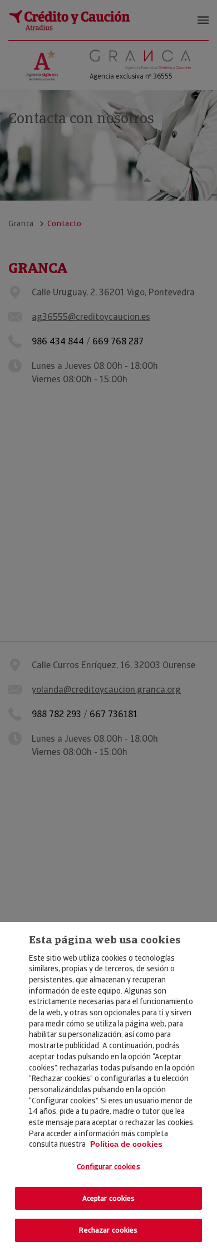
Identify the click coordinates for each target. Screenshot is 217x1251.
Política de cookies (126, 1144)
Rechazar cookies (108, 1230)
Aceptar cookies (108, 1198)
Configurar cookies (108, 1166)
